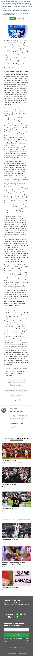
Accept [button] (12, 18)
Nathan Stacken (16, 411)
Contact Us (16, 647)
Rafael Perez (8, 567)
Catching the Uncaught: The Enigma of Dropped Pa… (13, 564)
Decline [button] (20, 18)
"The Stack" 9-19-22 (10, 484)
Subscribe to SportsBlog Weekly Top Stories (14, 624)
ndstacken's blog (16, 423)
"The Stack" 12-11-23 (10, 540)
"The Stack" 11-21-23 (10, 588)
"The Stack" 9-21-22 (10, 509)
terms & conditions (16, 640)
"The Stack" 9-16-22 (10, 460)
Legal (22, 647)
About (11, 647)
